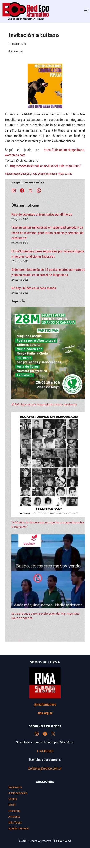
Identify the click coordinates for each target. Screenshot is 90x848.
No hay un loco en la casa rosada (33, 288)
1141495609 (45, 751)
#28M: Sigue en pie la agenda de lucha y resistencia (44, 404)
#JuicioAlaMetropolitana (44, 173)
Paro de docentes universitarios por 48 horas (41, 214)
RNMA (61, 173)
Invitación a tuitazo (33, 34)
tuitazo (68, 173)
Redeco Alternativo (40, 840)
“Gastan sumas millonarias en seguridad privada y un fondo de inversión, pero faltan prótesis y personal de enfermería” (47, 232)
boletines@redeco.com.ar (45, 768)
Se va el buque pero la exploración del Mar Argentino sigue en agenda (45, 615)
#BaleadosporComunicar (17, 173)
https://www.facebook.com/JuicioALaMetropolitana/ (45, 166)
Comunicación (15, 51)
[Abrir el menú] (85, 10)
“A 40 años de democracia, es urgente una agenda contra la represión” (47, 524)
